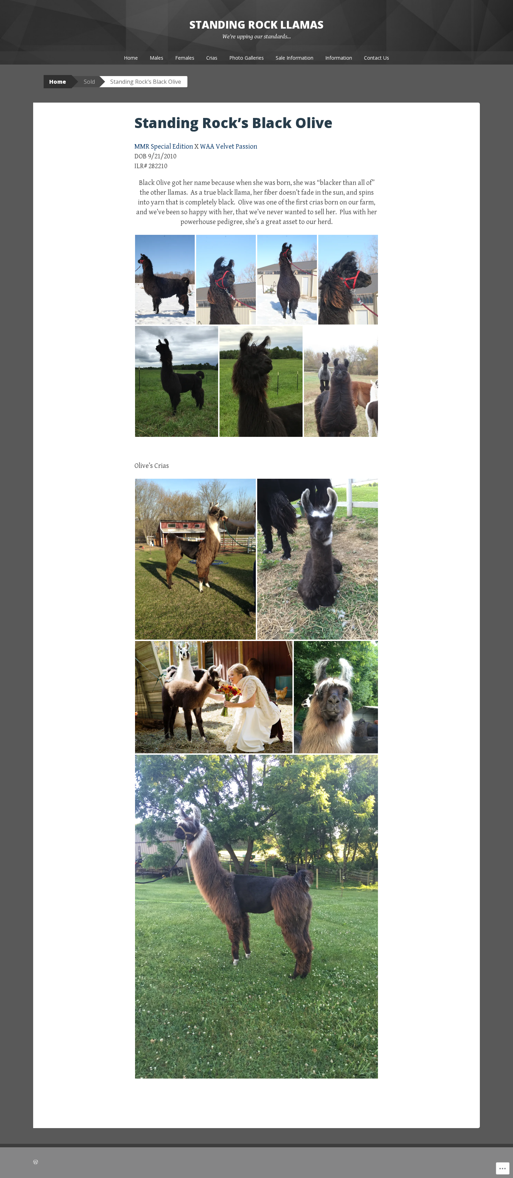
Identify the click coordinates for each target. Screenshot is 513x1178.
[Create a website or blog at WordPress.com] (35, 1162)
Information (338, 57)
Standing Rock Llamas (256, 24)
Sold (89, 81)
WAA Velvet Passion (228, 147)
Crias (211, 57)
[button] (164, 279)
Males (156, 57)
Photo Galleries (246, 57)
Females (184, 57)
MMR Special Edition (163, 147)
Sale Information (294, 57)
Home (131, 57)
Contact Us (376, 57)
